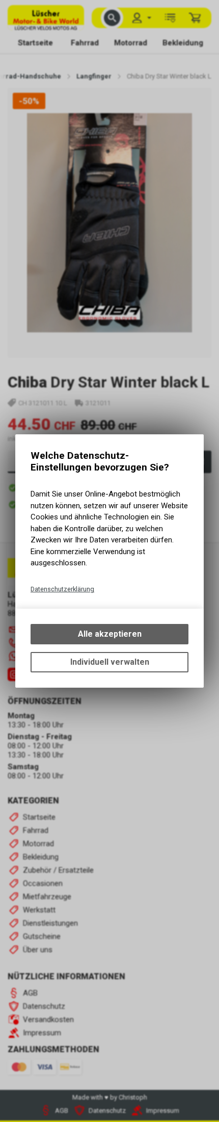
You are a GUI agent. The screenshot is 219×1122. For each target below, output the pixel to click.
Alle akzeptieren (110, 634)
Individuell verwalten (109, 662)
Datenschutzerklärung (62, 589)
